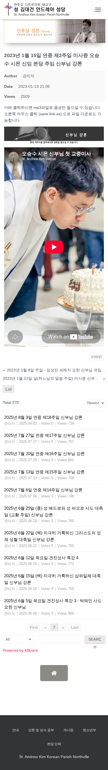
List (9, 389)
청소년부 (89, 730)
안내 (15, 730)
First (34, 627)
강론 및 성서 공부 (41, 730)
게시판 (68, 730)
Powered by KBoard (20, 650)
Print (96, 357)
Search (94, 640)
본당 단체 (54, 744)
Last (74, 627)
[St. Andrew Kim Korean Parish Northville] (38, 9)
